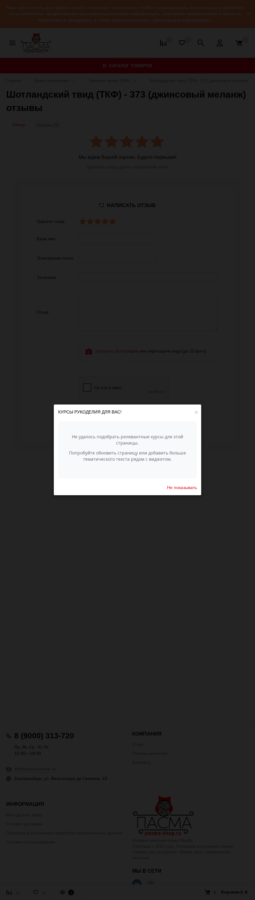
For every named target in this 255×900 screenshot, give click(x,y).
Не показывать (182, 487)
